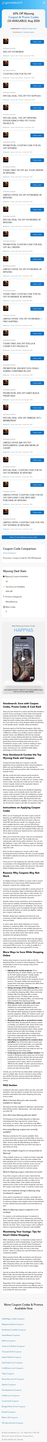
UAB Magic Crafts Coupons (13, 1319)
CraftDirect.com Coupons (12, 1368)
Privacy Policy (28, 1436)
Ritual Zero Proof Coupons (13, 1379)
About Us (5, 1436)
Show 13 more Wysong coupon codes (23, 537)
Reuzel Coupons (8, 1412)
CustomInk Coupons (10, 1401)
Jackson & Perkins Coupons (13, 1346)
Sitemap (20, 1439)
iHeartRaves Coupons (11, 1335)
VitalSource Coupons (10, 1395)
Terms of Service (16, 1436)
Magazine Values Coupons (13, 1324)
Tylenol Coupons (9, 1384)
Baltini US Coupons (10, 1417)
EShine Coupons (8, 1341)
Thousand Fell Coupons (11, 1351)
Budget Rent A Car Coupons (13, 1406)
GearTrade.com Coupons (12, 1362)
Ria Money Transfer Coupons (14, 1330)
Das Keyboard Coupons (11, 1390)
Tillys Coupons (8, 1373)
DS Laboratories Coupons (12, 1423)
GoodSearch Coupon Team (28, 28)
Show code (37, 42)
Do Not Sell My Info (9, 1439)
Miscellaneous (17, 32)
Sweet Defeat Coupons (11, 1357)
